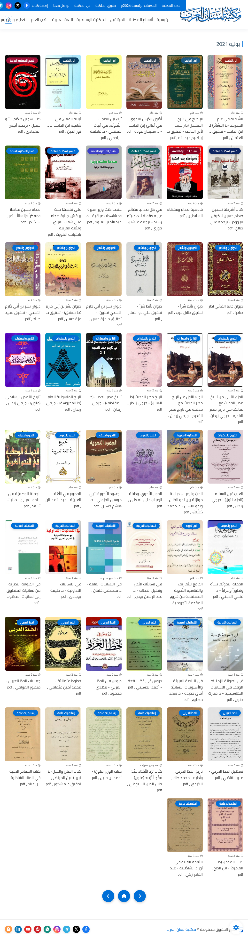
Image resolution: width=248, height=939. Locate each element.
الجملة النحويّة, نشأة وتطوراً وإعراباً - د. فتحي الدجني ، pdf (226, 590)
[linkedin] (18, 929)
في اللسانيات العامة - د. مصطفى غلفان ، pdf (104, 590)
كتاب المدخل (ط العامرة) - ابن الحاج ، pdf (227, 868)
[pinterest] (37, 929)
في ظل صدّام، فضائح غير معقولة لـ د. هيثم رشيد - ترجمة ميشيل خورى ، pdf (144, 218)
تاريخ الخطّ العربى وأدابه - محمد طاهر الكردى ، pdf (186, 777)
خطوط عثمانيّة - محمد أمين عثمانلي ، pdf (64, 687)
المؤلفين (117, 20)
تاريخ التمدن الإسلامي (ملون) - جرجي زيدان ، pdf (23, 403)
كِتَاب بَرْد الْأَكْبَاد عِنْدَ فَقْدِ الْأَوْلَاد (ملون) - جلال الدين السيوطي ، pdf (144, 780)
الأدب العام (39, 20)
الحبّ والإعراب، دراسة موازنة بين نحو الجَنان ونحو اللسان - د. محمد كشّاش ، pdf (184, 503)
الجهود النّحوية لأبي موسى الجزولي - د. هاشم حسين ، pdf (105, 500)
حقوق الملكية (105, 5)
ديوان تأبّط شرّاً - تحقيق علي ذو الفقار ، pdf (145, 312)
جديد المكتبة (171, 5)
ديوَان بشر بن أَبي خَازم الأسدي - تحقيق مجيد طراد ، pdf (22, 312)
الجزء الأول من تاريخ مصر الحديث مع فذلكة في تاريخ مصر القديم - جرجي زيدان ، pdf (185, 409)
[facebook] (26, 5)
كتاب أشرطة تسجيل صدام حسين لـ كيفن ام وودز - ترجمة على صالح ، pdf (226, 218)
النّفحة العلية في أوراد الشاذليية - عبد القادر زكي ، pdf (186, 868)
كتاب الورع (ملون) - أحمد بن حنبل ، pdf (107, 774)
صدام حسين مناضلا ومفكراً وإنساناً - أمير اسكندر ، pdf (23, 215)
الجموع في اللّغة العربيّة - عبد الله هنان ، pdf (63, 500)
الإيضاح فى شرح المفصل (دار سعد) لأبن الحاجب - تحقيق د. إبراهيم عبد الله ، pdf (184, 128)
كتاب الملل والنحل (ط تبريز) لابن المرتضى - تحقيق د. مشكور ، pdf (63, 777)
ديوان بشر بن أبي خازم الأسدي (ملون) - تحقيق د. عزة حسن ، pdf (104, 315)
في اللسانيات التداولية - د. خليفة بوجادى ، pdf (65, 590)
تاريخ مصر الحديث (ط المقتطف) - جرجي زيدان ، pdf (106, 403)
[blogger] (8, 929)
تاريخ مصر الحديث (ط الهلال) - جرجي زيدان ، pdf (144, 403)
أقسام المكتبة (141, 20)
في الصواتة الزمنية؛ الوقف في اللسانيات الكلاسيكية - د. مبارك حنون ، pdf (225, 690)
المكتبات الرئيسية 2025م (139, 5)
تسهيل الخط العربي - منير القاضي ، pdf (226, 774)
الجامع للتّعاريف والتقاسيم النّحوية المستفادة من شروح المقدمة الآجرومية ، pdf (186, 596)
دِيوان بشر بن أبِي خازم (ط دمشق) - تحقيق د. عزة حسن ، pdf (63, 312)
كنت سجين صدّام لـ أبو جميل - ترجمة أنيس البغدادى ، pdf (22, 125)
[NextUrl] (108, 896)
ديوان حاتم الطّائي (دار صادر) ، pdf (226, 309)
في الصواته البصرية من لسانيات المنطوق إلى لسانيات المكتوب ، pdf (23, 593)
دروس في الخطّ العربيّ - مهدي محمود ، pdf (109, 687)
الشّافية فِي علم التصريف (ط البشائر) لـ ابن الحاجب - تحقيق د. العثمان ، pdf (226, 128)
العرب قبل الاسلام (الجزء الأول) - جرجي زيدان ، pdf (227, 500)
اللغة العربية (62, 20)
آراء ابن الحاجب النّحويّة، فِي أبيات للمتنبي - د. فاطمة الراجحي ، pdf (106, 128)
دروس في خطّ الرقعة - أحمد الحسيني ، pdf (145, 684)
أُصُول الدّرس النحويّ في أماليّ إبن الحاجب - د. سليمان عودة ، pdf (144, 125)
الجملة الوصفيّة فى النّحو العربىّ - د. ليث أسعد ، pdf (24, 500)
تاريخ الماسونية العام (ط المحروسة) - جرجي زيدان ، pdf (63, 403)
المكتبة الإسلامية (91, 20)
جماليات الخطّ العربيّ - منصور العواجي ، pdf (22, 684)
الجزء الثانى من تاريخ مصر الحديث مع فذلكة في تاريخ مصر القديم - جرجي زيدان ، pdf (226, 409)
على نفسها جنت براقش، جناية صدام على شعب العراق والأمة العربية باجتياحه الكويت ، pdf (64, 221)
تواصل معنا (61, 5)
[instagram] (9, 5)
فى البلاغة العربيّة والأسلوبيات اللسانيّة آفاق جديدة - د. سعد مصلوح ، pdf (185, 690)
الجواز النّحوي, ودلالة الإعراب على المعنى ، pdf (145, 500)
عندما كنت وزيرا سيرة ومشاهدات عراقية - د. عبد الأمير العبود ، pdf (104, 215)
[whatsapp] (47, 929)
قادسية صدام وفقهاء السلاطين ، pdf (184, 212)
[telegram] (66, 929)
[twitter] (18, 5)
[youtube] (27, 929)
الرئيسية (163, 20)
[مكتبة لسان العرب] (210, 14)
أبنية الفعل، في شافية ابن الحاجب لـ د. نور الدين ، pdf (64, 125)
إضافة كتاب (40, 5)
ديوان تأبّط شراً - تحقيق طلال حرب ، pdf (185, 309)
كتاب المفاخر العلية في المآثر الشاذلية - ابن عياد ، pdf (24, 777)
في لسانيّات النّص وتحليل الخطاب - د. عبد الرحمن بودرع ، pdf (144, 590)
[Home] (124, 896)
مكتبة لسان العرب (181, 929)
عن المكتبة (82, 5)
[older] (140, 896)
